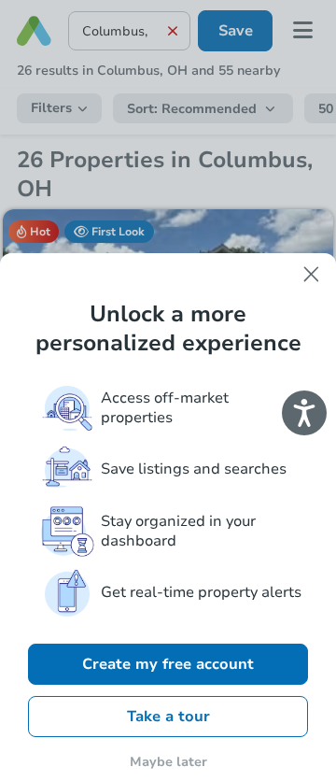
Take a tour (168, 716)
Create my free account (168, 664)
